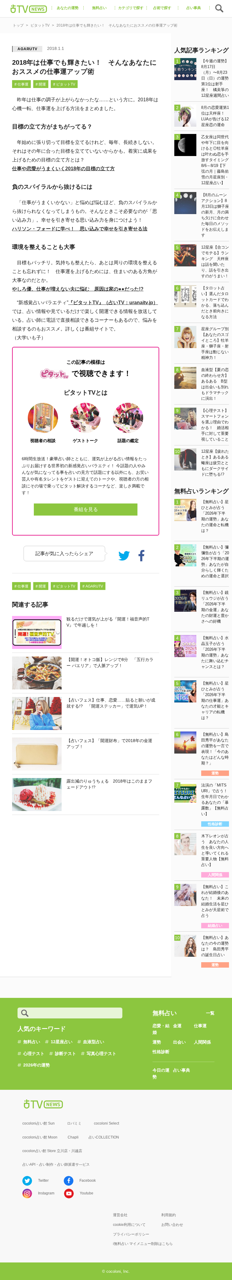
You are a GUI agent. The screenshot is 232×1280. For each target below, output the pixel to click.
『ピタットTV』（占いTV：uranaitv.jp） (113, 302)
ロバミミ (74, 1123)
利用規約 (168, 1215)
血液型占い (93, 1041)
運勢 (157, 1042)
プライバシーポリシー (131, 1234)
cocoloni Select (106, 1123)
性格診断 (161, 1051)
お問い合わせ (172, 1225)
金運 (177, 1025)
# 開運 (41, 84)
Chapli (73, 1137)
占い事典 (181, 1070)
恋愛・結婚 (161, 1029)
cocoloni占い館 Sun (38, 1123)
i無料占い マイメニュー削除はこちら (143, 1244)
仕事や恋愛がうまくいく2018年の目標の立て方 (63, 168)
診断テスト (65, 1053)
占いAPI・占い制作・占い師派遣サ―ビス (56, 1164)
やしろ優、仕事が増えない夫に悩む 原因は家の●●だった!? (77, 289)
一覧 (210, 1013)
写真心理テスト (101, 1053)
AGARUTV (27, 49)
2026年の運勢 (36, 1065)
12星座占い (61, 1041)
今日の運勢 (161, 1073)
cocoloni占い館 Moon (39, 1137)
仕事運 (200, 1025)
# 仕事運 (21, 84)
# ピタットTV (64, 84)
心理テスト (33, 1053)
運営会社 (120, 1215)
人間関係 (202, 1042)
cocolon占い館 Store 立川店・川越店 (52, 1151)
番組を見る (86, 509)
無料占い (31, 1041)
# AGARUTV (92, 586)
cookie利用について (129, 1225)
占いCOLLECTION (104, 1137)
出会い (179, 1042)
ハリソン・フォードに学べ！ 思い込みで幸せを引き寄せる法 (79, 228)
